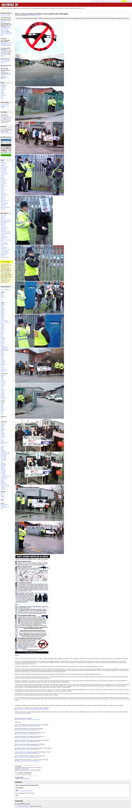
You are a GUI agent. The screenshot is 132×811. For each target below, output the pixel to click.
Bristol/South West (5, 104)
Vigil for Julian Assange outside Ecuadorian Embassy (6, 61)
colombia (3, 384)
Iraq (1, 191)
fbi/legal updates (4, 504)
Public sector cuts (5, 200)
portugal (2, 355)
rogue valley (3, 471)
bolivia (2, 376)
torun (2, 366)
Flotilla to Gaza (4, 227)
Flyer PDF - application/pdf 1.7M (25, 790)
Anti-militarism (32, 15)
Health (2, 187)
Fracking (3, 181)
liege (2, 333)
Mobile (95, 1)
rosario (2, 392)
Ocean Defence (4, 194)
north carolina (4, 459)
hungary (2, 327)
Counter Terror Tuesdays (5, 50)
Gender (2, 184)
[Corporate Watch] (6, 145)
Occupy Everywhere (5, 221)
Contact (116, 1)
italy (2, 331)
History (2, 188)
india (2, 417)
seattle (2, 481)
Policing (2, 198)
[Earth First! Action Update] (6, 153)
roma (2, 357)
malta (2, 341)
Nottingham (3, 106)
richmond (3, 468)
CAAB (9, 45)
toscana (2, 367)
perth (2, 411)
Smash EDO (3, 254)
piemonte (3, 353)
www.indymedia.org (5, 289)
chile (2, 379)
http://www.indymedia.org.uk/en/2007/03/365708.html (27, 761)
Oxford (2, 92)
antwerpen (3, 303)
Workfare (3, 218)
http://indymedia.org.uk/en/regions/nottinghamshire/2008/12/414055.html (32, 709)
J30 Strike (3, 225)
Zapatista (3, 209)
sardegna (3, 360)
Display (17, 803)
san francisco (4, 474)
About (112, 1)
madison (3, 446)
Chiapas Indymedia (4, 78)
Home (92, 1)
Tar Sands (3, 230)
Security (125, 1)
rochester (3, 469)
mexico (2, 386)
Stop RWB (3, 248)
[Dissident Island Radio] (6, 143)
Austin (2, 428)
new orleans (3, 458)
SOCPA (2, 255)
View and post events (5, 15)
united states (3, 483)
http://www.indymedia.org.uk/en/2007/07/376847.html (27, 753)
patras (2, 351)
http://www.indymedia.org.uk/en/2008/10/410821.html (27, 733)
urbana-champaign (5, 485)
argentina (3, 375)
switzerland (3, 364)
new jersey (3, 455)
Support (129, 1)
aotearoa (3, 402)
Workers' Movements (5, 207)
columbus (3, 437)
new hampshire (4, 454)
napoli (2, 345)
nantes (2, 344)
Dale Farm (3, 224)
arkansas (3, 424)
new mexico (3, 456)
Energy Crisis (4, 180)
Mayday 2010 (4, 228)
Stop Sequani (4, 247)
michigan (3, 450)
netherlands (3, 346)
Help (120, 1)
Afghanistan (3, 164)
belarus (2, 310)
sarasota (3, 480)
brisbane (3, 403)
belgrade (3, 312)
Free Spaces (3, 182)
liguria (2, 334)
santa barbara (4, 477)
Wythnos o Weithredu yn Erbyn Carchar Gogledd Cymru (6, 34)
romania (2, 358)
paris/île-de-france (5, 350)
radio (2, 294)
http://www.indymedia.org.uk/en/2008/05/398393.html (27, 745)
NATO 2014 (3, 215)
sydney (2, 414)
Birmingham (3, 86)
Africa (2, 300)
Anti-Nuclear (3, 168)
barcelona (3, 309)
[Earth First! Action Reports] (6, 155)
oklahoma (3, 463)
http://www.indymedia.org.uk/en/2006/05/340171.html (27, 757)
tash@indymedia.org (24, 768)
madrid (2, 340)
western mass (4, 487)
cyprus (2, 319)
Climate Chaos (4, 174)
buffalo (2, 432)
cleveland (3, 434)
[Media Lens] (6, 148)
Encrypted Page (6, 261)
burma (2, 404)
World (2, 98)
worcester (3, 489)
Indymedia (3, 190)
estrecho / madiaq (5, 322)
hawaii (2, 439)
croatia (2, 318)
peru (2, 388)
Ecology (2, 177)
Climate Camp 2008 (5, 250)
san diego (3, 473)
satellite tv (3, 296)
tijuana (2, 394)
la (1, 445)
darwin (2, 406)
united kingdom (4, 370)
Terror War (37, 15)
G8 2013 (3, 217)
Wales (2, 96)
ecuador (2, 385)
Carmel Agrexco (4, 242)
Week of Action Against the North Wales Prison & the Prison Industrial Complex (6, 29)
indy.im (2, 117)
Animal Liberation (4, 167)
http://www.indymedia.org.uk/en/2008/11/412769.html (27, 730)
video (2, 297)
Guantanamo (3, 235)
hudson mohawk (4, 442)
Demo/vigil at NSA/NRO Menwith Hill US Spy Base (6, 44)
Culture (2, 175)
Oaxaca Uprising (4, 251)
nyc (1, 461)
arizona (2, 423)
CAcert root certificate (4, 279)
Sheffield (3, 93)
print (2, 293)
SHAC (2, 245)
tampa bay (3, 482)
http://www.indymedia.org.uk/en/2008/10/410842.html (27, 737)
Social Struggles (4, 203)
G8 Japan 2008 (4, 244)
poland (2, 354)
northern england (4, 347)
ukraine (2, 368)
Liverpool (3, 89)
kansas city (3, 443)
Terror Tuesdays (4, 54)
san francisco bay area (6, 476)
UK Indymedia (14, 4)
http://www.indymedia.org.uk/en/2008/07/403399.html (27, 741)
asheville (3, 425)
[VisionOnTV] (6, 150)
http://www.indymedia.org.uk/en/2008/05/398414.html (27, 749)
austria (2, 307)
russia (2, 359)
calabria (2, 316)
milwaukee (3, 451)
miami (2, 449)
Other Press (3, 196)
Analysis (3, 165)
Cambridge (3, 88)
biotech (2, 500)
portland (2, 467)
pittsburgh (3, 465)
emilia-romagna (4, 320)
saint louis (3, 472)
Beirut (2, 494)
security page (4, 282)
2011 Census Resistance (6, 220)
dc (1, 438)
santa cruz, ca (4, 478)
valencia (2, 371)
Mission (104, 1)
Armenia (2, 493)
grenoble (3, 325)
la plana (2, 332)
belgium (2, 311)
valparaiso (3, 397)
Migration (3, 193)
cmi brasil (3, 381)
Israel (2, 495)
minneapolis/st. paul (5, 452)
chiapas (2, 377)
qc (1, 412)
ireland (2, 328)
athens (2, 306)
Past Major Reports (5, 257)
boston (2, 430)
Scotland (3, 107)
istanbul (2, 329)
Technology (3, 204)
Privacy (108, 1)
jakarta (2, 407)
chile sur (3, 380)
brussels (3, 314)
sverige (2, 363)
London (2, 91)
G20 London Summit (5, 231)
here (4, 55)
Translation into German (23, 806)
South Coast (3, 95)
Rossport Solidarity (5, 253)
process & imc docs (5, 507)
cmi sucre (3, 382)
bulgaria (2, 315)
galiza (2, 323)
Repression (3, 201)
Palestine (3, 197)
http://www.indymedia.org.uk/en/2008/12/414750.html (27, 726)
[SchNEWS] (6, 140)
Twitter (7, 117)
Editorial (100, 1)
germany (3, 324)
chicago (2, 433)
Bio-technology (4, 172)
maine (2, 447)
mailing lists (3, 506)
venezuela (3, 398)
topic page (5, 66)
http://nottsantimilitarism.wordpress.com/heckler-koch (28, 719)
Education (3, 178)
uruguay (2, 395)
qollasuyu (3, 390)
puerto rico (3, 389)
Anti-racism (3, 171)
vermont (2, 486)
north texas (3, 460)
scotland (3, 362)
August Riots (3, 223)
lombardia (3, 338)
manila (2, 408)
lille (1, 336)
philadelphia (3, 464)
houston (2, 441)
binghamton (3, 429)
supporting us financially (6, 133)
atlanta (2, 427)
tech (2, 508)
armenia (2, 305)
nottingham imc (4, 349)
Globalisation (3, 185)
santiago (3, 393)
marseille (3, 342)
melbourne (3, 410)
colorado (3, 436)
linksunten (3, 337)
